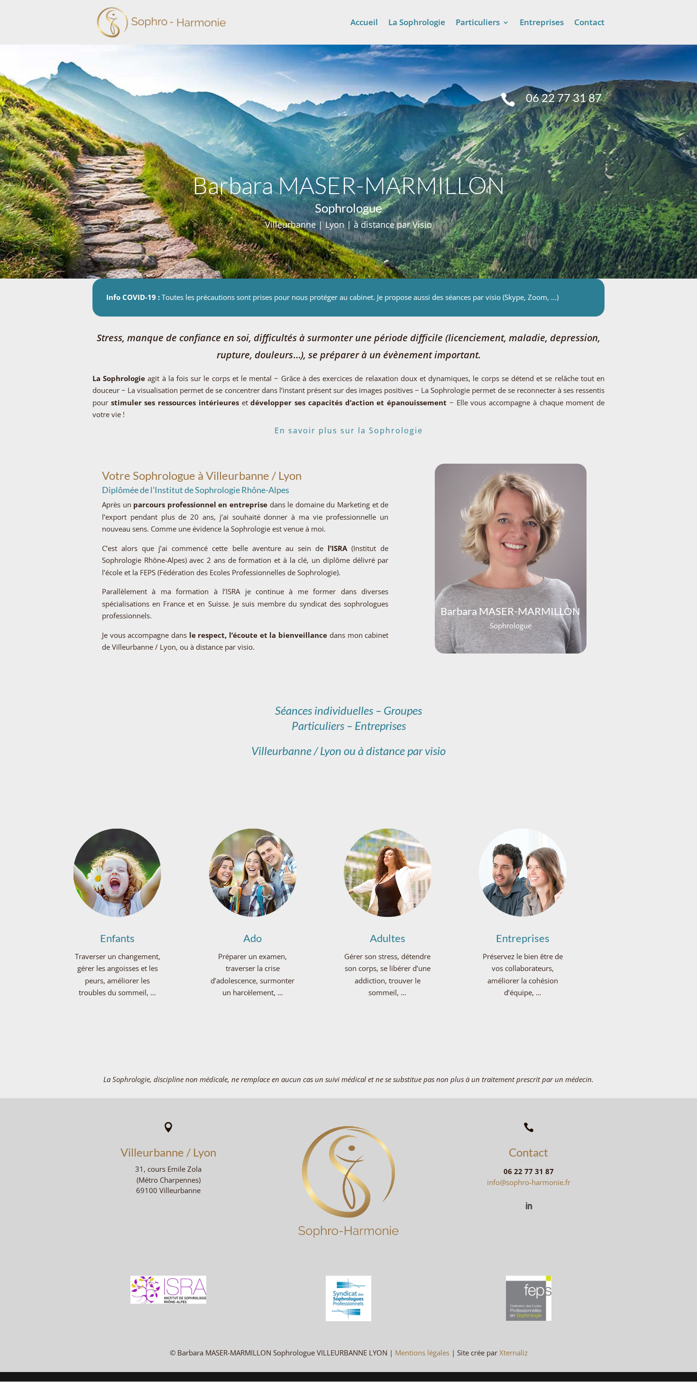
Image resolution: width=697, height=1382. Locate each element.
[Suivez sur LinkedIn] (528, 1206)
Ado (252, 938)
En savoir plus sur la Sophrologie (349, 430)
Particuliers (478, 23)
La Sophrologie (416, 23)
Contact (589, 23)
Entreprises (542, 23)
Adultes (387, 938)
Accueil (364, 23)
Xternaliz (513, 1352)
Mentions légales (422, 1352)
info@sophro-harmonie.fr (528, 1182)
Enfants (117, 938)
